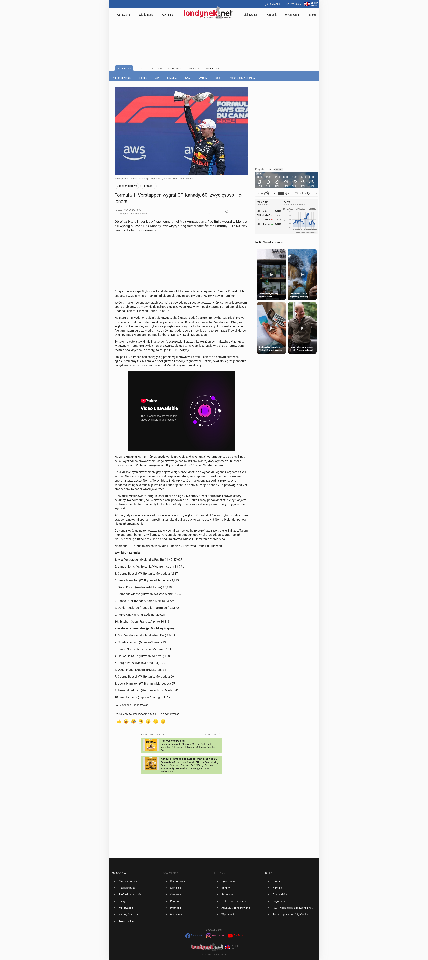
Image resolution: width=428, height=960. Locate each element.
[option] (135, 881)
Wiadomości (146, 14)
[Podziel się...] (226, 211)
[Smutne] (155, 721)
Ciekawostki (250, 14)
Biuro (268, 873)
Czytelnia (167, 14)
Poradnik (271, 14)
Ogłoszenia (124, 14)
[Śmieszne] (133, 721)
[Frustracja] (163, 721)
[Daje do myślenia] (141, 721)
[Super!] (126, 721)
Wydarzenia (292, 14)
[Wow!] (148, 721)
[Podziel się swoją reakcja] (209, 211)
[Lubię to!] (119, 721)
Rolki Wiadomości (268, 242)
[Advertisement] (214, 34)
